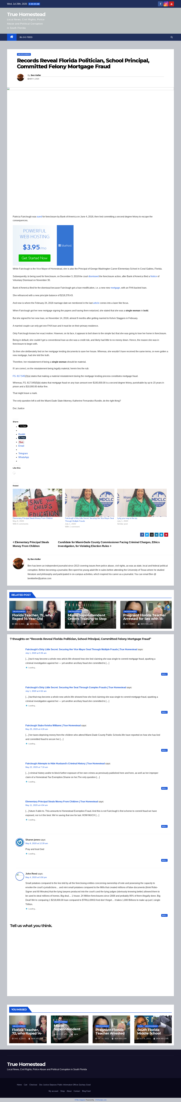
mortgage (115, 288)
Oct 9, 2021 (103, 1039)
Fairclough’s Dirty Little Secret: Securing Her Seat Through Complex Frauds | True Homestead (75, 687)
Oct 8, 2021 (145, 1039)
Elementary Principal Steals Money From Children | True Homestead (61, 801)
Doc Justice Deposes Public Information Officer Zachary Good (64, 1085)
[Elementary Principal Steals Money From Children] (37, 503)
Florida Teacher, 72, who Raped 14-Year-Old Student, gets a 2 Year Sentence (32, 620)
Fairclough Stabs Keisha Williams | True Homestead (53, 725)
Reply (164, 674)
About (69, 1091)
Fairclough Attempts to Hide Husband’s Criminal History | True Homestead (65, 763)
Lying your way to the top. (127, 518)
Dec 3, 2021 (20, 1039)
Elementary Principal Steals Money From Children (33, 518)
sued (39, 216)
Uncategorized (24, 54)
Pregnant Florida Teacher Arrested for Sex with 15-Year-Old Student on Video (145, 618)
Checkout (33, 1085)
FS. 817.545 (19, 376)
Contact (77, 1091)
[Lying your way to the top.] (142, 503)
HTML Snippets (80, 1100)
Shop (62, 1091)
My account (53, 1091)
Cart (25, 1085)
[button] (172, 37)
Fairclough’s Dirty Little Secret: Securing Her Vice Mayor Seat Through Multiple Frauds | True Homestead (81, 649)
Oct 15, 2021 (62, 1034)
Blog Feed (26, 37)
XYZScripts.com (100, 1100)
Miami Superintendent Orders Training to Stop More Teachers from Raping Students (87, 620)
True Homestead (26, 14)
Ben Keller (36, 75)
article (96, 303)
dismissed (94, 276)
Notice (153, 276)
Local (140, 1026)
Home (19, 1085)
